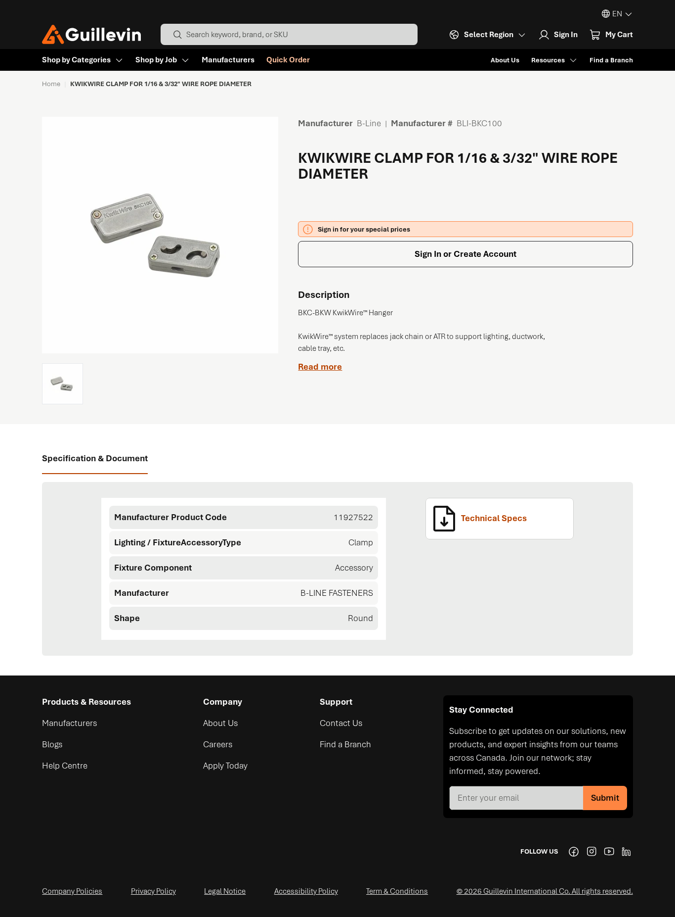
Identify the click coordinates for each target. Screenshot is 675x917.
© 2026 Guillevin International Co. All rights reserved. (545, 891)
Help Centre (64, 765)
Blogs (52, 744)
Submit (605, 797)
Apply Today (225, 765)
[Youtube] (609, 852)
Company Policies (72, 891)
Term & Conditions (397, 891)
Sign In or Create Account (465, 253)
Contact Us (341, 723)
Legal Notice (225, 891)
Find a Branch (611, 60)
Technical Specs (494, 518)
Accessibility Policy (306, 891)
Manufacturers (228, 60)
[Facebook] (574, 852)
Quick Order (288, 60)
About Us (505, 60)
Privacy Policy (153, 891)
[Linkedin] (627, 852)
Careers (217, 744)
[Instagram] (591, 852)
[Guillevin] (91, 34)
